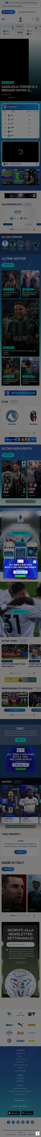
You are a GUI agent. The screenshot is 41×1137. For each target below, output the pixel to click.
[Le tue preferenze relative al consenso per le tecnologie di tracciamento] (37, 1133)
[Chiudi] (34, 561)
